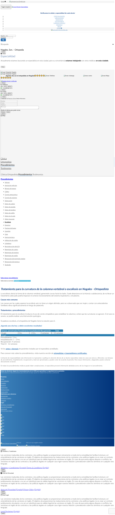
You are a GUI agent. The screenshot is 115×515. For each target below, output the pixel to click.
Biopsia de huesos (10, 188)
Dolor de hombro (10, 210)
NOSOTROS (59, 19)
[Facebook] (2, 420)
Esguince (7, 225)
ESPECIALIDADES (59, 16)
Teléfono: (3, 103)
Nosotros (3, 385)
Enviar (3, 112)
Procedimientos (8, 165)
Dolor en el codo (10, 216)
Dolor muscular (9, 219)
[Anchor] (2, 416)
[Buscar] (57, 39)
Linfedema (8, 243)
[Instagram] (2, 423)
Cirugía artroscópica (11, 194)
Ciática (7, 191)
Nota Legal (4, 409)
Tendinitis (8, 265)
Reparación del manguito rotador (15, 258)
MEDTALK (59, 25)
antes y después (12, 349)
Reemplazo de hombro (12, 252)
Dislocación (8, 201)
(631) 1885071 (6, 93)
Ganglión (7, 231)
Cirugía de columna (11, 197)
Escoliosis (8, 222)
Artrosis (7, 182)
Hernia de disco (10, 237)
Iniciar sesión (4, 392)
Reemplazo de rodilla (11, 255)
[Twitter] (2, 435)
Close (2, 67)
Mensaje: (3, 105)
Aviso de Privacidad (6, 407)
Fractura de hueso (10, 228)
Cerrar (8, 112)
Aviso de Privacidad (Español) (12, 489)
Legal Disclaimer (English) (10, 511)
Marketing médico (6, 398)
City (2, 34)
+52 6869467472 (7, 95)
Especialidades (5, 381)
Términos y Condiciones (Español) (14, 467)
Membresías (4, 396)
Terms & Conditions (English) (38, 467)
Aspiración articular (11, 185)
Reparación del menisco (12, 262)
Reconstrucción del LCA (12, 246)
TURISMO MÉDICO (59, 23)
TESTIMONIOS (59, 21)
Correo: (3, 101)
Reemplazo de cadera (11, 249)
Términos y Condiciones (7, 405)
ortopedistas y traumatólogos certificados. (70, 353)
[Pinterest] (2, 429)
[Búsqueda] (113, 44)
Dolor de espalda (10, 207)
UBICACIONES (59, 18)
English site (22, 1)
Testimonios (6, 168)
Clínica (4, 158)
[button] (50, 76)
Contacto (3, 400)
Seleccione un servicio (7, 281)
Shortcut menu (5, 389)
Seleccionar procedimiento (9, 278)
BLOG (59, 26)
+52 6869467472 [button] (7, 88)
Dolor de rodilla (10, 213)
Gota (6, 234)
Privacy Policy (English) (32, 489)
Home (2, 379)
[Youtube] (2, 426)
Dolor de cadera (10, 204)
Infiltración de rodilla (11, 240)
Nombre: (3, 99)
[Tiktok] (2, 432)
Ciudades (3, 383)
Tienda (2, 1)
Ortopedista (6, 161)
